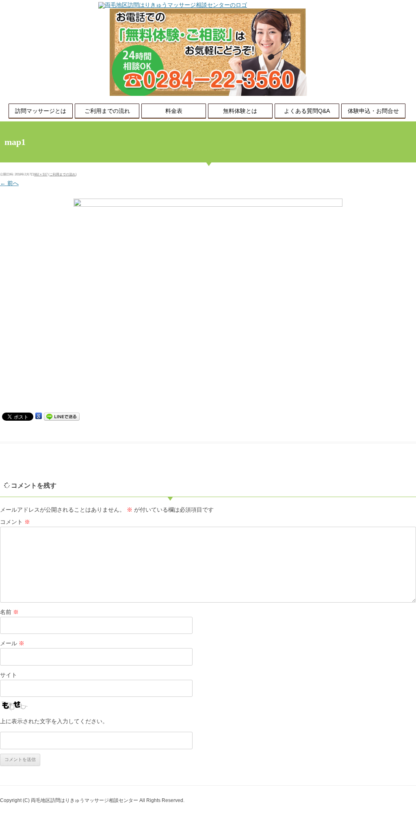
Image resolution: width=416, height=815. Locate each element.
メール (12, 643)
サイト (8, 675)
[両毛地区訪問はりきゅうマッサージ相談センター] (172, 5)
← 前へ (9, 183)
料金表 (173, 111)
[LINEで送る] (62, 416)
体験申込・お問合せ (373, 111)
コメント (15, 522)
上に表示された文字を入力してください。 (54, 721)
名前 (9, 612)
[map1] (208, 304)
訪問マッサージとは (40, 111)
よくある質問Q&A (307, 111)
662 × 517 (41, 174)
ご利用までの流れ (107, 111)
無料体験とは (240, 111)
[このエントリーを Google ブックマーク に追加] (38, 416)
